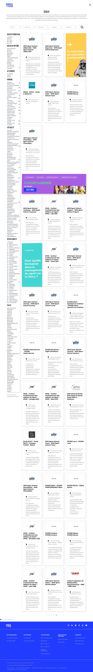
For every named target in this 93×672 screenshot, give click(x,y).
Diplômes (40, 177)
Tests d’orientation (63, 639)
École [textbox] (12, 27)
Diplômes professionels (44, 650)
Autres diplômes (45, 653)
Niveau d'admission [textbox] (29, 27)
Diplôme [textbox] (68, 27)
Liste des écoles (8, 619)
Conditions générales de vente (50, 667)
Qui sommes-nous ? (80, 638)
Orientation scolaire (68, 177)
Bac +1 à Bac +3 (45, 643)
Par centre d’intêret (29, 641)
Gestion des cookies (63, 667)
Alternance (30, 177)
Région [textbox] (54, 27)
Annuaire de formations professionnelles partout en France (19, 665)
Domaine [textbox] (41, 27)
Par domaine (27, 638)
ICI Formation (30, 662)
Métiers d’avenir (52, 177)
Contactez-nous (79, 643)
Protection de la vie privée (37, 667)
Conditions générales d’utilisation (23, 667)
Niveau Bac (44, 641)
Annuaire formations (12, 638)
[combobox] (15, 27)
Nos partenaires (79, 641)
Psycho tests (61, 642)
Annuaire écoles (11, 641)
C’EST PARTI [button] (30, 190)
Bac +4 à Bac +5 (45, 646)
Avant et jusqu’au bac (47, 638)
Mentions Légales (11, 667)
